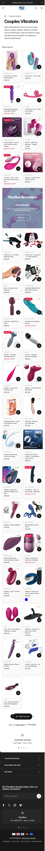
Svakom (27, 555)
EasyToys (7, 106)
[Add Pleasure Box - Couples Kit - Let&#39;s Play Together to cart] (39, 246)
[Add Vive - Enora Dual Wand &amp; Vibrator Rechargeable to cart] (18, 693)
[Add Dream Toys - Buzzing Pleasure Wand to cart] (18, 67)
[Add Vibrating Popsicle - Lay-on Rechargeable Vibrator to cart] (18, 412)
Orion (27, 626)
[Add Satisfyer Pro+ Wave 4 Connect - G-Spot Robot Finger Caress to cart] (39, 445)
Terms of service (24, 825)
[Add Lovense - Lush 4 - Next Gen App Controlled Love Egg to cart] (18, 168)
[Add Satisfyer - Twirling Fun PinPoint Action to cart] (18, 379)
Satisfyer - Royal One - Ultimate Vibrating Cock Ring (11, 491)
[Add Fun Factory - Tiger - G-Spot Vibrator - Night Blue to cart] (39, 481)
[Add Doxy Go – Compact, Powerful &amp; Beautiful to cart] (39, 346)
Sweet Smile (29, 522)
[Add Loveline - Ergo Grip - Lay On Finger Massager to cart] (39, 655)
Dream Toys (8, 73)
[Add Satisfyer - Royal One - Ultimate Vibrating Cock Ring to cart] (18, 481)
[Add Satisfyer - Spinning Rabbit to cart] (18, 516)
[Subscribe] (37, 780)
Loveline (28, 661)
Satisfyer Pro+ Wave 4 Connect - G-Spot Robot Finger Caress (32, 456)
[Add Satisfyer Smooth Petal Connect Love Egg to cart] (18, 445)
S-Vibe (27, 106)
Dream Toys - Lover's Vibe (33, 76)
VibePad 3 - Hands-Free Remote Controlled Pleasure (32, 631)
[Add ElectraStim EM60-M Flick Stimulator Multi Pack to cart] (39, 279)
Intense (27, 140)
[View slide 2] (21, 747)
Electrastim (29, 285)
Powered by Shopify (28, 822)
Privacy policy (15, 825)
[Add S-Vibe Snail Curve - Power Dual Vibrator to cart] (39, 100)
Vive (5, 626)
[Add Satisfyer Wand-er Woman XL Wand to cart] (18, 655)
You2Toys (7, 252)
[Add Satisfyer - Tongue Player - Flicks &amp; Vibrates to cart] (39, 168)
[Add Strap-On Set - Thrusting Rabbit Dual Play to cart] (18, 246)
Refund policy (6, 825)
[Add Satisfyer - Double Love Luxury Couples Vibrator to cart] (39, 582)
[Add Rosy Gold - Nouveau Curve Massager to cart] (39, 412)
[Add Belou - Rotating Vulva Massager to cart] (18, 279)
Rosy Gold (28, 418)
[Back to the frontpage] (5, 16)
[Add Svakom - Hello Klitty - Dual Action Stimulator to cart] (39, 549)
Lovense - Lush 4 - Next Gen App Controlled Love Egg (11, 179)
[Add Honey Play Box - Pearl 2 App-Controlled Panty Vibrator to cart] (18, 133)
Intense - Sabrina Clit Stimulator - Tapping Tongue (31, 144)
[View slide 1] (18, 747)
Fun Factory (29, 318)
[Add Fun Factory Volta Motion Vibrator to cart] (39, 312)
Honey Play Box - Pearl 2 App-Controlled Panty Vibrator (11, 144)
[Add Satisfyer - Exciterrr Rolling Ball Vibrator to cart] (39, 379)
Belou (6, 285)
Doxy (27, 352)
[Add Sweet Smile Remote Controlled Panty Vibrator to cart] (18, 549)
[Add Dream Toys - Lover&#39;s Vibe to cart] (39, 67)
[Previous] (3, 2)
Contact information (35, 825)
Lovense (7, 175)
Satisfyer (28, 175)
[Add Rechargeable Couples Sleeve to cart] (39, 516)
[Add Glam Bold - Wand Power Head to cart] (18, 312)
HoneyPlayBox (9, 140)
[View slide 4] (26, 747)
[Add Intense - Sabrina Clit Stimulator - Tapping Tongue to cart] (39, 133)
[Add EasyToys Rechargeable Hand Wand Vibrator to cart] (18, 100)
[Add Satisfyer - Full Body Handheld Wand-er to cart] (18, 346)
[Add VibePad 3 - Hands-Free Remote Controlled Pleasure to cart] (39, 620)
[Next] (42, 2)
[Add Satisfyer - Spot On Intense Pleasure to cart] (18, 582)
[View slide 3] (23, 747)
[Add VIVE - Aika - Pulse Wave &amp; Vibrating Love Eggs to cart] (18, 620)
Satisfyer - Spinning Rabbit (12, 525)
